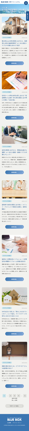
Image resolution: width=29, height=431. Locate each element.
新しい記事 (14, 400)
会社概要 (9, 422)
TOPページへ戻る (14, 406)
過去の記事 (14, 398)
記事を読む (14, 63)
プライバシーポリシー (17, 422)
